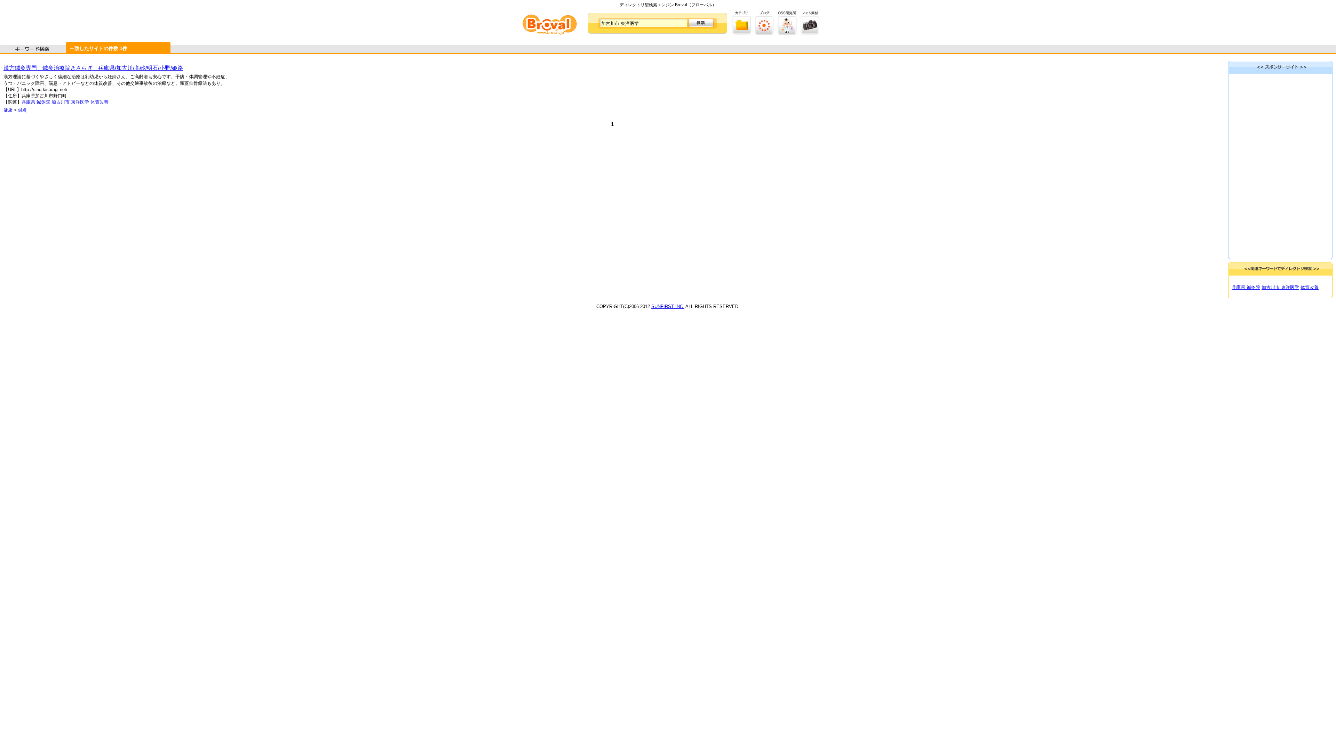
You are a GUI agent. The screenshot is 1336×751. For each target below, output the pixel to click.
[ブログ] (764, 33)
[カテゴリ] (742, 33)
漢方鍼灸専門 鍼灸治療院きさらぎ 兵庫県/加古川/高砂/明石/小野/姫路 (93, 68)
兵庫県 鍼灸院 (36, 102)
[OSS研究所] (787, 33)
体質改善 (99, 102)
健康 (8, 110)
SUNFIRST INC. (667, 306)
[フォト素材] (809, 33)
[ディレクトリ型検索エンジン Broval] (549, 33)
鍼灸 (22, 110)
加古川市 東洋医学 (70, 102)
